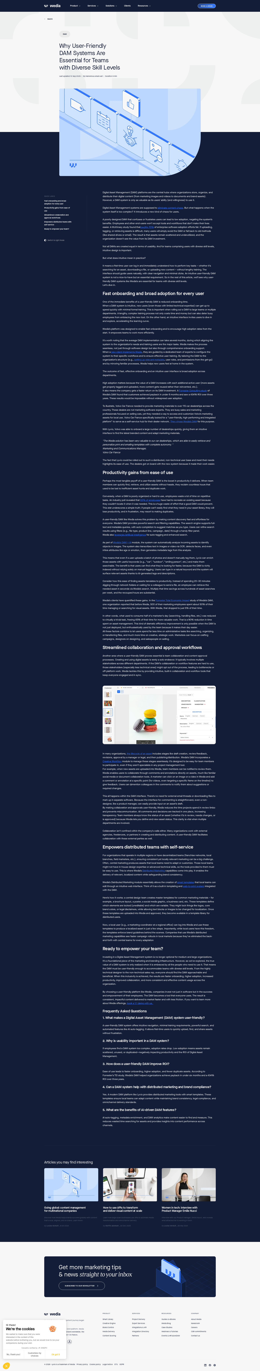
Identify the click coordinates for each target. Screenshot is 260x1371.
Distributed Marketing (153, 870)
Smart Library (108, 1319)
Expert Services (138, 1323)
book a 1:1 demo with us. (140, 1003)
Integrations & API (139, 1327)
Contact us (195, 1336)
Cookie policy (95, 1364)
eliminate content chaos (170, 207)
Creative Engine (109, 1323)
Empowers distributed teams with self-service (57, 223)
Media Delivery (109, 1331)
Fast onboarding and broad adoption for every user (55, 202)
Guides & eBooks (169, 1319)
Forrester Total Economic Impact (172, 600)
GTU (116, 1364)
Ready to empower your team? (56, 229)
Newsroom (195, 1323)
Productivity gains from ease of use (57, 209)
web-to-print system (193, 886)
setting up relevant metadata (149, 359)
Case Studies (167, 1327)
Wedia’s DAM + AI (122, 542)
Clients (127, 5)
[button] (75, 6)
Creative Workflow (112, 761)
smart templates (185, 882)
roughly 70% (147, 227)
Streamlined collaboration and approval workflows (56, 216)
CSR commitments (198, 1331)
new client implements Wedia (126, 352)
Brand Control (108, 1327)
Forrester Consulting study (193, 390)
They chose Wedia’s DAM (183, 421)
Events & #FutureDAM (171, 1336)
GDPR (121, 1364)
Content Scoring (109, 1336)
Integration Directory (140, 1331)
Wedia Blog (166, 1323)
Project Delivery (138, 1319)
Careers (194, 1327)
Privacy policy (82, 1364)
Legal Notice (107, 1364)
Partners (135, 1336)
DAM (65, 34)
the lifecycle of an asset (139, 753)
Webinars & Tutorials (170, 1331)
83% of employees (150, 500)
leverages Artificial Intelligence (130, 534)
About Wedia (196, 1319)
